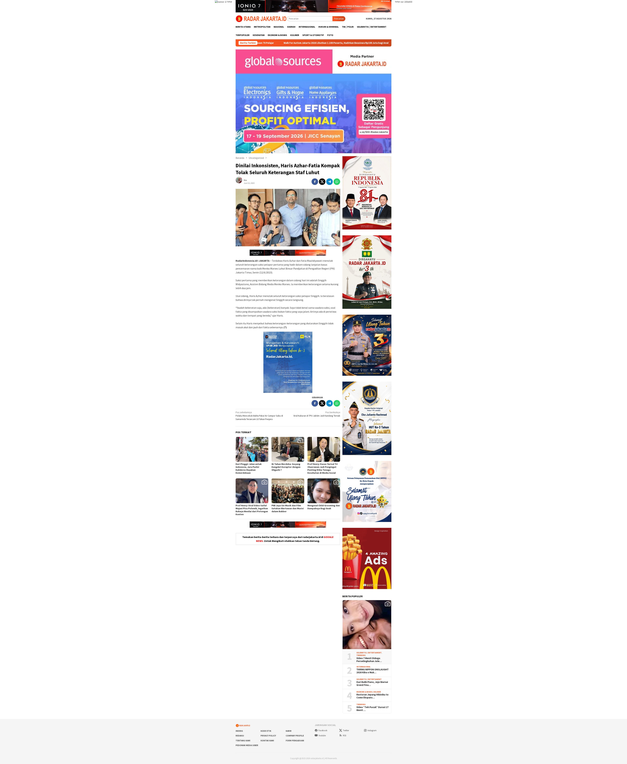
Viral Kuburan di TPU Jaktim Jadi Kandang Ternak (316, 414)
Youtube (322, 735)
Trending (361, 655)
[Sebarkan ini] (315, 181)
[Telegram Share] (329, 181)
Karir (288, 731)
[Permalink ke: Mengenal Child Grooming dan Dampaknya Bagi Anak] (323, 490)
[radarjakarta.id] (261, 18)
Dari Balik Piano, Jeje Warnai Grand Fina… (372, 683)
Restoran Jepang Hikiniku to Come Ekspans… (372, 696)
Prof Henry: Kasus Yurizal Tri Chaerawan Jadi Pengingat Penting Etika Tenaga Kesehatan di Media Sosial (322, 468)
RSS (344, 735)
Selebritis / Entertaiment (369, 653)
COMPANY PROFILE (295, 735)
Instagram (372, 730)
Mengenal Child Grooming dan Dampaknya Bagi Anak (323, 507)
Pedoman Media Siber (247, 745)
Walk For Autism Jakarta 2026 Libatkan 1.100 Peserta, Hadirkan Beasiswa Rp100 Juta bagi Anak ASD (271, 42)
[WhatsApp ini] (337, 181)
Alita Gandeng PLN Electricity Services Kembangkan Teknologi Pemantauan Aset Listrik (386, 42)
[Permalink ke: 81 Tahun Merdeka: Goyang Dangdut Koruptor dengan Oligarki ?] (288, 449)
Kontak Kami (267, 740)
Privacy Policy (268, 735)
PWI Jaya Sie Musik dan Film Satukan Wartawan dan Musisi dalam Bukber (288, 508)
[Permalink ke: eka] (240, 181)
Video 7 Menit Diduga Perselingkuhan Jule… (369, 660)
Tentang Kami (243, 740)
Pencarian (339, 18)
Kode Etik (266, 731)
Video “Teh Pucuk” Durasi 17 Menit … (372, 709)
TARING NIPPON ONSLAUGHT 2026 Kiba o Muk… (372, 671)
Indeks (239, 731)
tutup (229, 1)
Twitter (346, 730)
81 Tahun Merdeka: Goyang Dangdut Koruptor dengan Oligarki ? (286, 467)
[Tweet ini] (322, 181)
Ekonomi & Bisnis (364, 692)
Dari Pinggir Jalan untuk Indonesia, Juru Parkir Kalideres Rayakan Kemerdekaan (249, 468)
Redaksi (240, 735)
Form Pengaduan (295, 740)
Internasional (363, 667)
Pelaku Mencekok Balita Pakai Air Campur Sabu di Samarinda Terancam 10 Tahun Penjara (259, 416)
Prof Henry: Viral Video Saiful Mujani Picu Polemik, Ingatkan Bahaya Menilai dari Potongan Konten (252, 510)
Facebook (322, 730)
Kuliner (377, 692)
